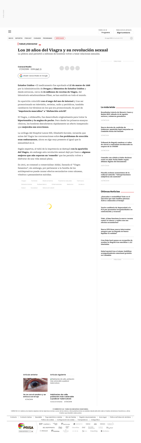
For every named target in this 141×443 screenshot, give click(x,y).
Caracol (110, 423)
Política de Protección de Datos (120, 417)
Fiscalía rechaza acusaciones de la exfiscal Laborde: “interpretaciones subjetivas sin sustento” (116, 175)
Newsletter (126, 38)
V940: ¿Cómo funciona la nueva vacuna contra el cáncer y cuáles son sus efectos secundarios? (117, 220)
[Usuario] (131, 38)
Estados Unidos (26, 184)
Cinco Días (75, 427)
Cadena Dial (83, 427)
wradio (66, 427)
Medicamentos (48, 181)
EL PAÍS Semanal (90, 427)
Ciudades (37, 38)
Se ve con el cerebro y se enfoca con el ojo (34, 395)
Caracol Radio (70, 32)
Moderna (55, 430)
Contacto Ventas (26, 417)
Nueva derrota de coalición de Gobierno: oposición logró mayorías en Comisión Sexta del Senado (117, 129)
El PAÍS (44, 423)
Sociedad (34, 188)
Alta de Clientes (71, 417)
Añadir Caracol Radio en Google (35, 76)
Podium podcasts (65, 430)
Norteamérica (41, 184)
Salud (23, 188)
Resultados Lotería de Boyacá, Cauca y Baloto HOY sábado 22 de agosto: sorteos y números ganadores (117, 114)
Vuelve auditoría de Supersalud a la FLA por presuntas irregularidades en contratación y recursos (116, 209)
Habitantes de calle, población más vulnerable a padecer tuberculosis (62, 396)
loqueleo (93, 430)
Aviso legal (103, 417)
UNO (59, 427)
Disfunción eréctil (48, 188)
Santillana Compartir (77, 423)
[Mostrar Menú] (9, 31)
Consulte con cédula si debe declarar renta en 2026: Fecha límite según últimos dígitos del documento (116, 159)
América (81, 184)
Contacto (13, 417)
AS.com (95, 423)
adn (102, 423)
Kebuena (109, 427)
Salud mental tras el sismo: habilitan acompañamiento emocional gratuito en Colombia (116, 253)
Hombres (34, 181)
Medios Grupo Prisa (26, 431)
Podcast (28, 38)
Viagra (23, 181)
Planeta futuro (100, 427)
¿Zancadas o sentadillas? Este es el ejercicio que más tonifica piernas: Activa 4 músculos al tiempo (115, 198)
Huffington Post (48, 427)
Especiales (60, 38)
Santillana (64, 423)
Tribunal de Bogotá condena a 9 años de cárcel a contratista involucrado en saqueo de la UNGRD (117, 144)
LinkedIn (72, 68)
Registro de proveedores (87, 417)
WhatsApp (77, 68)
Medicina (70, 184)
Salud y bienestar (28, 44)
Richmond (43, 430)
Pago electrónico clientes (53, 417)
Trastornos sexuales (65, 181)
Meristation (104, 430)
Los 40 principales (54, 423)
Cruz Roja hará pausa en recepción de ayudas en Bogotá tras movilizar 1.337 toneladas (117, 242)
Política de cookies (47, 420)
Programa (106, 32)
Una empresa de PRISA (26, 426)
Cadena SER (87, 423)
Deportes (18, 38)
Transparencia (83, 420)
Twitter (67, 68)
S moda (84, 430)
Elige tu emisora (123, 33)
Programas (47, 38)
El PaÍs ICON (74, 430)
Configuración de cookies (65, 420)
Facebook (61, 68)
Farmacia (80, 181)
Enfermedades (57, 184)
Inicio (11, 38)
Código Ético (95, 420)
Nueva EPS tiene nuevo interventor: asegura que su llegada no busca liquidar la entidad (116, 231)
